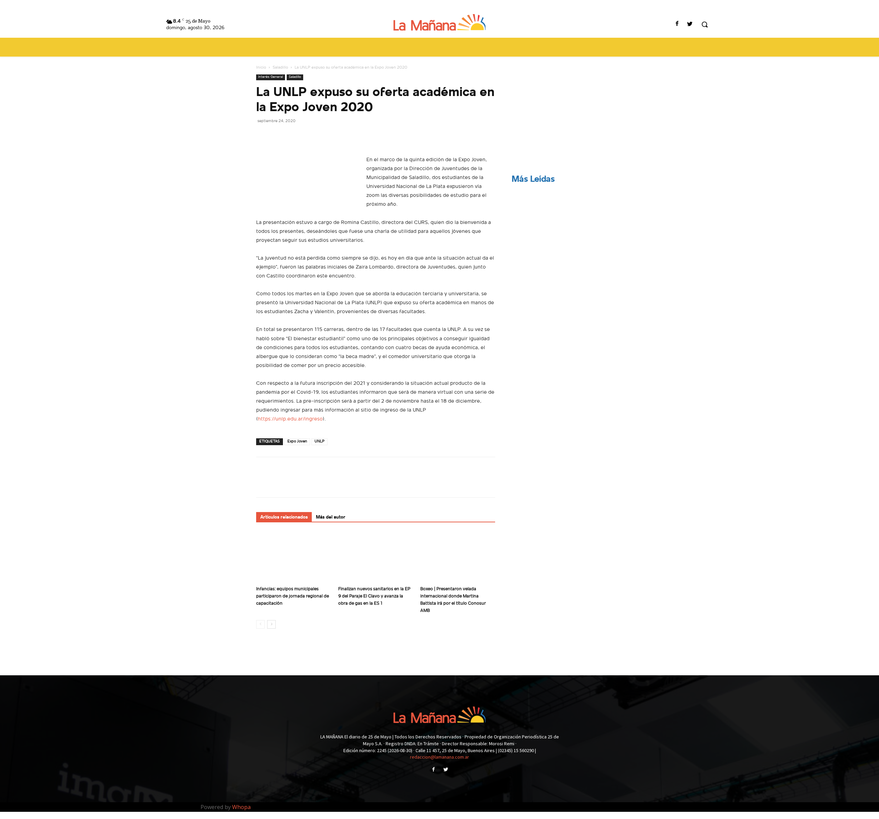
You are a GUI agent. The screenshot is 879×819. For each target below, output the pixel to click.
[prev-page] (260, 624)
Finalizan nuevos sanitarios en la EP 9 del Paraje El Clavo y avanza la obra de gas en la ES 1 (374, 596)
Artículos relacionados (284, 517)
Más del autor (330, 517)
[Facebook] (677, 24)
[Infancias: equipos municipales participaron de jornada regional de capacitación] (293, 557)
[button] (704, 24)
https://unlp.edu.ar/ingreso (290, 419)
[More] (326, 136)
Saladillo (280, 68)
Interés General (270, 77)
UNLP (319, 441)
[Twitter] (690, 24)
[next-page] (271, 624)
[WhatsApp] (310, 136)
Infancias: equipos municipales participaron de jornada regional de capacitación (292, 596)
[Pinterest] (294, 136)
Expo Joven (297, 441)
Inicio (261, 68)
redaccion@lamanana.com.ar (439, 757)
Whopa (241, 807)
